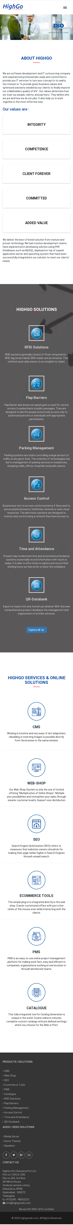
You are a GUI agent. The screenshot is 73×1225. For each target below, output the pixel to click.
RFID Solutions (37, 347)
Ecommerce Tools (36, 896)
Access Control (36, 498)
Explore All (35, 629)
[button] (2, 27)
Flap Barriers (36, 397)
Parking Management (36, 448)
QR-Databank (36, 599)
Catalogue (37, 1008)
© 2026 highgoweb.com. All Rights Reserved (36, 1218)
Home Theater (12, 1141)
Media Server (11, 1136)
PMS (36, 952)
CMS (36, 727)
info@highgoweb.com (18, 1203)
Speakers (9, 1145)
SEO (36, 839)
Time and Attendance (36, 549)
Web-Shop (36, 783)
